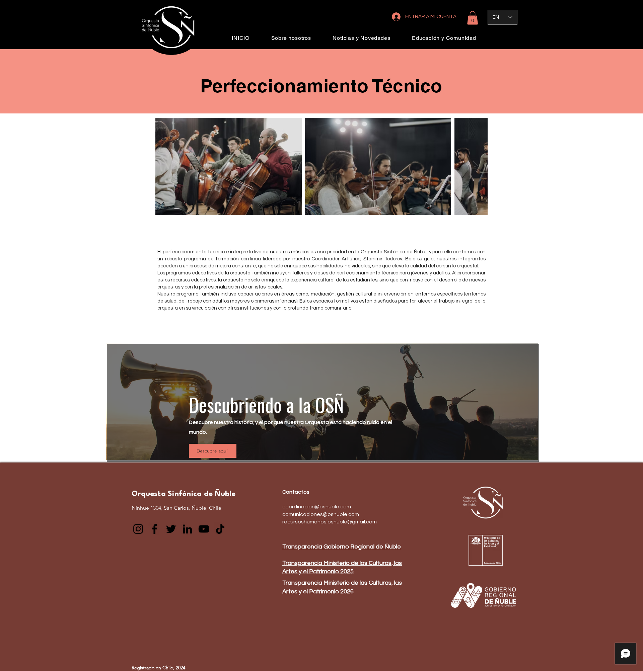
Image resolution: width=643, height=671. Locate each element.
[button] (472, 18)
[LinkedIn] (187, 528)
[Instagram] (138, 528)
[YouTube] (203, 528)
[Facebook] (154, 528)
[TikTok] (220, 528)
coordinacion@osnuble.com (316, 506)
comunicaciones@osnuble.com (320, 514)
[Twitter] (170, 528)
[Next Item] (476, 166)
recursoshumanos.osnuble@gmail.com (329, 521)
